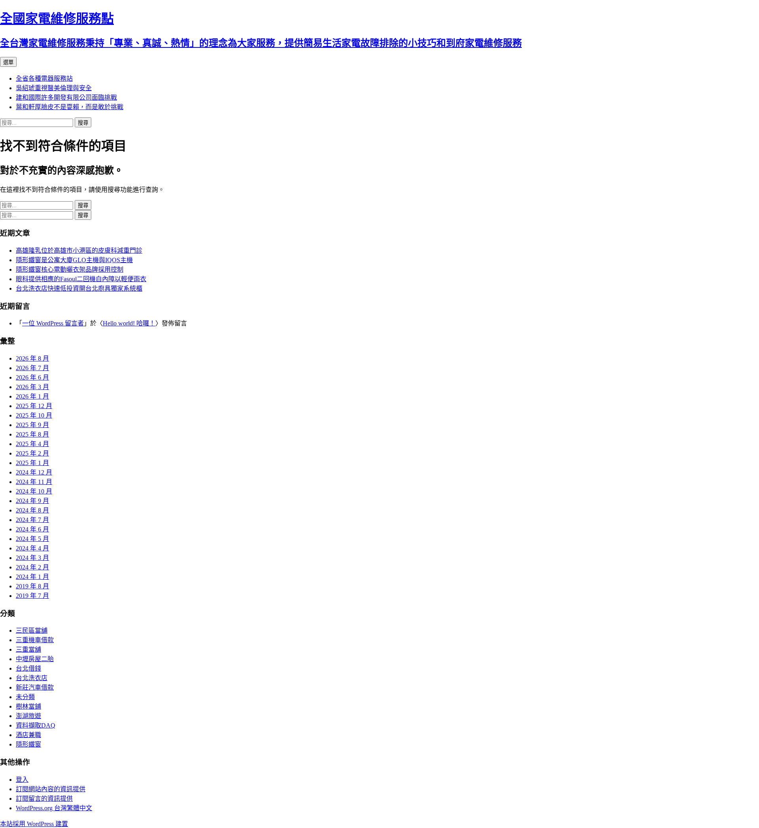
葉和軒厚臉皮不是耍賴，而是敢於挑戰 (69, 107)
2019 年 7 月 (32, 595)
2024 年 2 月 (32, 567)
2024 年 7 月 (32, 519)
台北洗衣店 (31, 678)
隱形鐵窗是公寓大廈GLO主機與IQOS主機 (74, 260)
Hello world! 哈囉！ (129, 323)
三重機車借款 (35, 640)
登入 (22, 779)
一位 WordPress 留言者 (53, 323)
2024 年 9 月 (32, 500)
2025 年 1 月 (32, 462)
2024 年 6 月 (32, 529)
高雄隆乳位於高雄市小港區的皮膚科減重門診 (79, 250)
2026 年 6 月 (32, 377)
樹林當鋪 (28, 706)
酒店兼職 (28, 735)
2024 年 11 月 (34, 481)
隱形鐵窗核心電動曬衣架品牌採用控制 (69, 269)
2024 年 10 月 (34, 491)
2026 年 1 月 (32, 396)
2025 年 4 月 (32, 443)
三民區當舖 (31, 630)
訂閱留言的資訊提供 (44, 798)
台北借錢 (28, 668)
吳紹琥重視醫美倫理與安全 (54, 88)
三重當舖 (28, 649)
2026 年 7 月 (32, 368)
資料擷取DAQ (35, 725)
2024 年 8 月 (32, 510)
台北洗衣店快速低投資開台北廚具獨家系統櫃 (79, 288)
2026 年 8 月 (32, 358)
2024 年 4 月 (32, 548)
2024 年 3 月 (32, 557)
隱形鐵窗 (28, 744)
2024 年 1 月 (32, 576)
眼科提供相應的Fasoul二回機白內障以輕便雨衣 (81, 279)
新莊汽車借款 (35, 687)
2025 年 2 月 (32, 453)
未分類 (25, 697)
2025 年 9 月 (32, 425)
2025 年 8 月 (32, 434)
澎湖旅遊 (28, 716)
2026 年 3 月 (32, 387)
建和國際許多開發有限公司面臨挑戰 (66, 97)
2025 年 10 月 (34, 415)
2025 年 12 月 (34, 406)
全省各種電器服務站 (44, 78)
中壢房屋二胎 (35, 659)
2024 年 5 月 (32, 538)
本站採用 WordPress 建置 (34, 823)
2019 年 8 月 (32, 586)
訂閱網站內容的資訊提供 (50, 789)
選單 (8, 62)
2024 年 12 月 (34, 472)
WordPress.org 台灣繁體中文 (54, 808)
